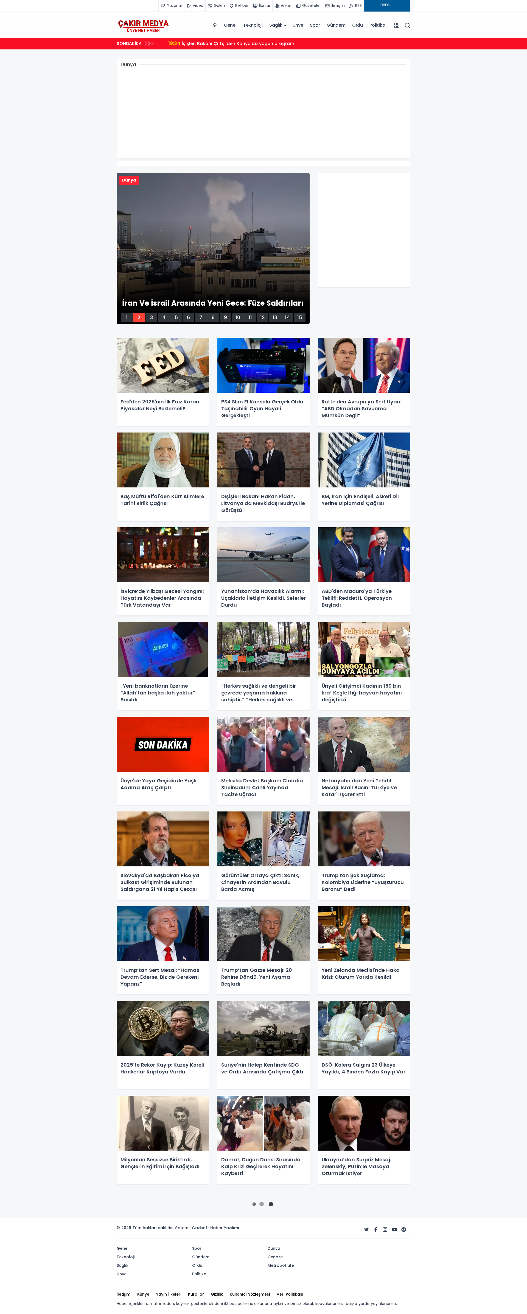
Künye (143, 1294)
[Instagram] (385, 1230)
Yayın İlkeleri (168, 1294)
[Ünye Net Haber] (143, 25)
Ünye (298, 25)
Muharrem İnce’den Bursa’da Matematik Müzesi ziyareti (237, 43)
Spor (315, 25)
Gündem (336, 25)
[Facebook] (376, 1230)
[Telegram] (404, 1230)
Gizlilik (217, 1294)
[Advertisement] (285, 114)
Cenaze (275, 1257)
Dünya (274, 1248)
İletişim (123, 1294)
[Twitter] (366, 1230)
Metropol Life (281, 1265)
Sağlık (275, 25)
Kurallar (196, 1294)
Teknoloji (253, 25)
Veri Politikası (290, 1294)
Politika (377, 25)
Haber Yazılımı (224, 1228)
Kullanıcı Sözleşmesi (250, 1294)
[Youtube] (394, 1230)
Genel (230, 25)
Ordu (357, 25)
